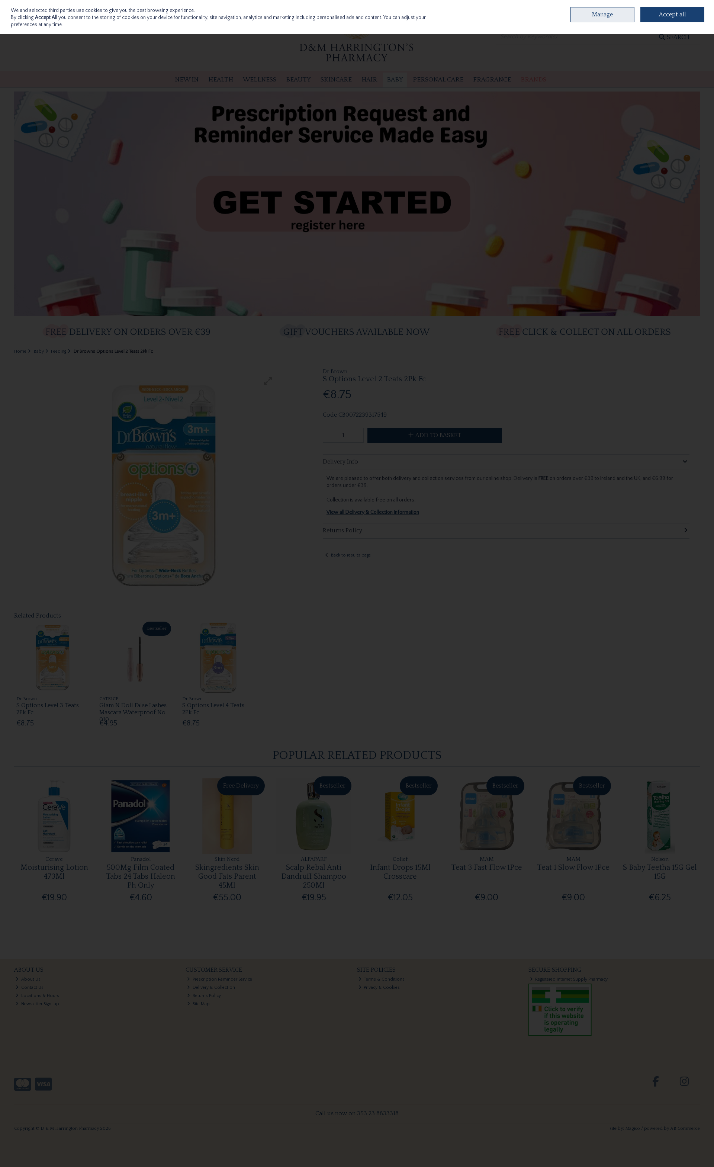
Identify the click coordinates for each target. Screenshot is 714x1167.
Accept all (672, 14)
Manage (602, 14)
